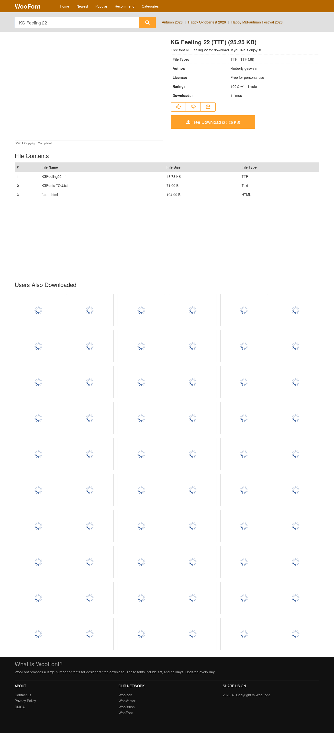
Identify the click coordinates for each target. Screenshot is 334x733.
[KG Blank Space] (295, 526)
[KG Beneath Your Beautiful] (38, 346)
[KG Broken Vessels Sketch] (38, 598)
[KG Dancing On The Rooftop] (89, 634)
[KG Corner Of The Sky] (141, 634)
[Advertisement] (161, 240)
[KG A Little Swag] (192, 526)
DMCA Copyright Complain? (34, 143)
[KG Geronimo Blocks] (244, 490)
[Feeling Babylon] (141, 310)
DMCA (20, 706)
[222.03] (141, 526)
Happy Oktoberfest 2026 (207, 22)
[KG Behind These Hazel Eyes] (295, 382)
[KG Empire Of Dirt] (38, 490)
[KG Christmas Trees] (192, 634)
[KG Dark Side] (89, 562)
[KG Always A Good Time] (295, 454)
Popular (101, 6)
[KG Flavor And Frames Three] (89, 418)
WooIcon (125, 694)
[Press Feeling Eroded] (89, 310)
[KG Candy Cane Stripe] (89, 382)
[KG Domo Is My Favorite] (141, 346)
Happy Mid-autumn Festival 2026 (257, 22)
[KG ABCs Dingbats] (244, 346)
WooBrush (127, 706)
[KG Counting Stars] (89, 346)
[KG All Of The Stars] (295, 562)
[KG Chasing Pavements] (295, 634)
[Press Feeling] (244, 310)
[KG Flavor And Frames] (244, 382)
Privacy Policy (25, 700)
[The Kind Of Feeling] (192, 310)
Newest (82, 6)
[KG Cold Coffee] (38, 562)
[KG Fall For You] (38, 418)
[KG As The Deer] (192, 346)
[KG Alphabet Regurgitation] (38, 454)
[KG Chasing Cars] (295, 346)
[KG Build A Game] (244, 562)
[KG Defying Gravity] (89, 526)
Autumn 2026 (172, 22)
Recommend (124, 6)
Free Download (215, 122)
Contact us (23, 694)
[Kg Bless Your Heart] (192, 562)
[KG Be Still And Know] (244, 634)
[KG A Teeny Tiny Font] (192, 490)
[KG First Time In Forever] (295, 418)
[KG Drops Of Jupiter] (38, 526)
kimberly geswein (244, 68)
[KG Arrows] (141, 418)
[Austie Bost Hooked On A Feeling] (38, 310)
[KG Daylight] (38, 634)
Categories (150, 6)
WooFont (27, 6)
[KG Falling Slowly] (89, 598)
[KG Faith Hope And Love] (89, 490)
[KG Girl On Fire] (141, 454)
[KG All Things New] (295, 310)
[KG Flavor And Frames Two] (244, 526)
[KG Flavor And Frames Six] (295, 598)
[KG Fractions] (295, 490)
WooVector (127, 700)
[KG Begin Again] (141, 490)
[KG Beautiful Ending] (192, 382)
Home (64, 6)
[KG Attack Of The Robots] (141, 562)
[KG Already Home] (244, 454)
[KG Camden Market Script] (89, 454)
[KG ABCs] (192, 418)
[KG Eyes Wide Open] (141, 382)
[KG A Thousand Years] (244, 598)
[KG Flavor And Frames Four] (244, 418)
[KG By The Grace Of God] (192, 454)
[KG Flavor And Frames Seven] (141, 598)
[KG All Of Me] (38, 382)
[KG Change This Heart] (192, 598)
